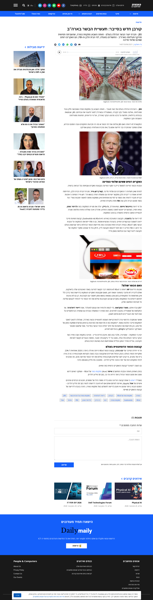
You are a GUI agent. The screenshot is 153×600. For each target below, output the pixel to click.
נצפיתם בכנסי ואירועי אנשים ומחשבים (79, 570)
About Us (17, 566)
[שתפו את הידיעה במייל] (56, 44)
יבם (105, 400)
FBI (77, 400)
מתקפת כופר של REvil (124, 395)
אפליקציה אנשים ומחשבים (130, 588)
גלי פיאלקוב (138, 44)
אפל (62, 400)
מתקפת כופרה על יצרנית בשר (80, 395)
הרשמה (75, 545)
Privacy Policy (19, 570)
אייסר (70, 400)
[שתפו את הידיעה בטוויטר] (60, 44)
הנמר (137, 577)
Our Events (18, 577)
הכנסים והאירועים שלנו (84, 566)
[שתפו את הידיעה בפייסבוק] (76, 44)
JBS (64, 395)
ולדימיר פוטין (86, 400)
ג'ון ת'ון (111, 395)
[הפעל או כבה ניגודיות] (28, 5)
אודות (137, 573)
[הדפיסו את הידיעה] (80, 44)
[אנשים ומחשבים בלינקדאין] (49, 5)
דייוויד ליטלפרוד (99, 395)
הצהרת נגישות (134, 581)
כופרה (138, 395)
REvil (138, 400)
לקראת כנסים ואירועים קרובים (82, 573)
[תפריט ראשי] (15, 5)
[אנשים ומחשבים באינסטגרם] (44, 5)
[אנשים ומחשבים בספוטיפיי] (54, 5)
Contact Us (18, 573)
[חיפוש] (23, 5)
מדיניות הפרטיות (134, 584)
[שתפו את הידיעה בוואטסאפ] (68, 44)
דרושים (137, 570)
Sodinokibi (128, 400)
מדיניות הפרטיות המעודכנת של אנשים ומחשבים (49, 596)
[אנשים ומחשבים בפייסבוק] (63, 5)
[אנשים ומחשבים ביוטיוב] (58, 5)
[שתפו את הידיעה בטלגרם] (72, 44)
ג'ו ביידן (97, 400)
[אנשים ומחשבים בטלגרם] (40, 5)
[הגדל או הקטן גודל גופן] (31, 5)
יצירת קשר (135, 566)
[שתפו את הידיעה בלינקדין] (64, 44)
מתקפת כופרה (115, 400)
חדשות (139, 22)
